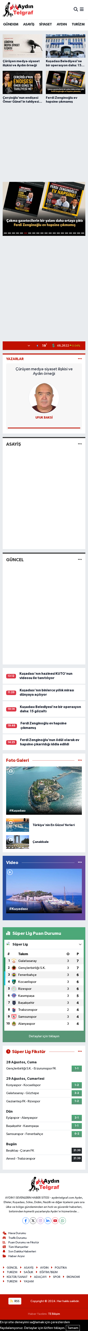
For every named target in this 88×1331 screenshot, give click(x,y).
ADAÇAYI (40, 1276)
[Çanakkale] (17, 842)
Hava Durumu (17, 1233)
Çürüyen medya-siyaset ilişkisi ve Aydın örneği (44, 371)
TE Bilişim (54, 1313)
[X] (33, 1220)
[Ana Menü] (82, 9)
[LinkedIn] (47, 1220)
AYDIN (62, 24)
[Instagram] (40, 1220)
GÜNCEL (15, 560)
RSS (16, 1301)
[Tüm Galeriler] (80, 760)
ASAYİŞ (28, 24)
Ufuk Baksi (44, 417)
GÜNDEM (10, 24)
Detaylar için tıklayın (44, 1036)
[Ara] (76, 9)
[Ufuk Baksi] (44, 397)
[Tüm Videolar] (80, 862)
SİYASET (45, 24)
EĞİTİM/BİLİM (49, 1272)
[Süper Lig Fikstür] (80, 1051)
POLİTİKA (61, 1267)
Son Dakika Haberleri (22, 1251)
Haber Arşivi (16, 1256)
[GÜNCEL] (80, 559)
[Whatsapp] (62, 1220)
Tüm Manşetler (18, 1246)
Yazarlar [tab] (15, 359)
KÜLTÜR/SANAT (17, 1276)
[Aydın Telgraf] (18, 9)
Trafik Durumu (17, 1237)
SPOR (56, 1276)
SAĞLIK (28, 1272)
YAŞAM (29, 1281)
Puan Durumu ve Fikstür (23, 1242)
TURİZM (78, 24)
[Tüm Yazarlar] (80, 359)
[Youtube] (55, 1220)
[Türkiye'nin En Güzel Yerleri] (17, 825)
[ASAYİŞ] (80, 444)
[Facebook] (25, 1220)
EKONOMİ (73, 1276)
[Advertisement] (44, 142)
